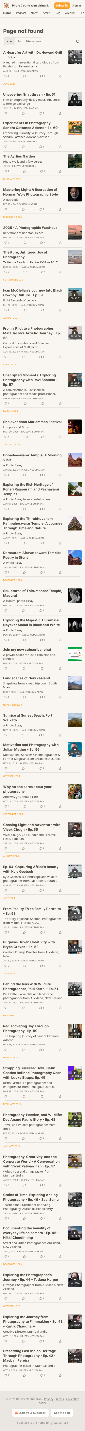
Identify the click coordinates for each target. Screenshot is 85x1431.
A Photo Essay (12, 465)
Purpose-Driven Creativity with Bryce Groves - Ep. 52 (29, 944)
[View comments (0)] (24, 76)
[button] (7, 13)
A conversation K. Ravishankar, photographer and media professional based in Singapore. (29, 392)
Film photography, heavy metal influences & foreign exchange (31, 101)
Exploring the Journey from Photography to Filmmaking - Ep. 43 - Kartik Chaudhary (33, 1321)
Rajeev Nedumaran (26, 71)
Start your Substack (32, 1413)
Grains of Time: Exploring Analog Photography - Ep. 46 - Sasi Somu (31, 1197)
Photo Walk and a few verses (22, 161)
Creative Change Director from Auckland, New (31, 954)
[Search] (78, 41)
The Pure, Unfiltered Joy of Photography (25, 254)
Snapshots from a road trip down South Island (30, 685)
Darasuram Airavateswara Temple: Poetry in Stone (32, 555)
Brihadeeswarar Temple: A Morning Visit (32, 457)
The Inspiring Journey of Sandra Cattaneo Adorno (31, 1038)
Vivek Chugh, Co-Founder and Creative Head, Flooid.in (29, 837)
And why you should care (20, 797)
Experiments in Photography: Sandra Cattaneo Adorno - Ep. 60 (30, 125)
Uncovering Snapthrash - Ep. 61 (29, 94)
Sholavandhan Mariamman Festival (32, 422)
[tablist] (23, 41)
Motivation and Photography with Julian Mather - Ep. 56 (31, 747)
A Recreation (11, 199)
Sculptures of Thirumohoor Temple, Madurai (32, 593)
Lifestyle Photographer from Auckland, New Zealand (33, 1287)
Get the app (62, 1413)
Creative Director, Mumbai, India (25, 1331)
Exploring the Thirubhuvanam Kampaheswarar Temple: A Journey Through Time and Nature (32, 523)
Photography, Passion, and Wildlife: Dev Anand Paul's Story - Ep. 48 (32, 1117)
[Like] (5, 113)
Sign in (76, 5)
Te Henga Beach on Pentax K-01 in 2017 (30, 262)
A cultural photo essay (18, 601)
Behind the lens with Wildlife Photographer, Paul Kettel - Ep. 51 (30, 986)
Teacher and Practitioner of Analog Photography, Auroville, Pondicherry (28, 1207)
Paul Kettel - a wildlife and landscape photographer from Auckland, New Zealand (32, 996)
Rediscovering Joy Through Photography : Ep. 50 (26, 1028)
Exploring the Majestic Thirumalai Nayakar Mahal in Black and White (31, 622)
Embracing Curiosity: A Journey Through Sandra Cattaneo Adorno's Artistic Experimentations (30, 135)
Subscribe (62, 5)
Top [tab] (20, 41)
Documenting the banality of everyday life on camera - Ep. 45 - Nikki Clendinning (31, 1233)
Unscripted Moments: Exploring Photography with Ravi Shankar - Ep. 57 (30, 380)
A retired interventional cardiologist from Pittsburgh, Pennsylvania (31, 64)
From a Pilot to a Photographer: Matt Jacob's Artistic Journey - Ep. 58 (32, 333)
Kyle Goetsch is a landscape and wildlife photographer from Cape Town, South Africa (30, 879)
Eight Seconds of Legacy (19, 300)
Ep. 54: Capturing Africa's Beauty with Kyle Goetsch (31, 869)
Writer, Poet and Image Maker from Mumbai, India (27, 1173)
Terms (60, 1399)
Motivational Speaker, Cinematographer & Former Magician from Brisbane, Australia (31, 757)
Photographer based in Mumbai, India (29, 1366)
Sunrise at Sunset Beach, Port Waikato (27, 717)
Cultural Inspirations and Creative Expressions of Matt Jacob (26, 345)
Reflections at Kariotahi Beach (23, 233)
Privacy (48, 1399)
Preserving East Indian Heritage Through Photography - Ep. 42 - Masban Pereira (29, 1355)
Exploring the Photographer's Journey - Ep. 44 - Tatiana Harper (30, 1277)
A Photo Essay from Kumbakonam (26, 499)
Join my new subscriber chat (27, 650)
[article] (42, 64)
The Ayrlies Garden (19, 156)
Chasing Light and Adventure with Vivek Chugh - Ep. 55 (31, 827)
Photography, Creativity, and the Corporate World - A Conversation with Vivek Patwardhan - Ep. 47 (31, 1161)
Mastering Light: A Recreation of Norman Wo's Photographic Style (30, 192)
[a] (75, 57)
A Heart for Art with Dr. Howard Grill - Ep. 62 (32, 54)
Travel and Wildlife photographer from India (29, 1127)
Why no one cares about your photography (27, 789)
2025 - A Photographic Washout (30, 228)
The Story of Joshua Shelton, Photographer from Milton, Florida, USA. (32, 921)
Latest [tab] (10, 41)
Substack (23, 1422)
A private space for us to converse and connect (29, 657)
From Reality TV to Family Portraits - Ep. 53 (32, 911)
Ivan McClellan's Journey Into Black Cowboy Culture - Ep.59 (32, 292)
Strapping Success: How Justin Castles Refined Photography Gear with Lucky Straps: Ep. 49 (32, 1073)
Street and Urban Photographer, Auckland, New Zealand (32, 1245)
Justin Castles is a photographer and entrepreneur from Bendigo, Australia (29, 1085)
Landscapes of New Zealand (26, 678)
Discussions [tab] (33, 41)
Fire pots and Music (16, 427)
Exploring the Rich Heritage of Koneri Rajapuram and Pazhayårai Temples (31, 489)
